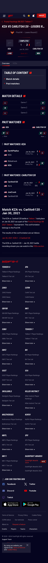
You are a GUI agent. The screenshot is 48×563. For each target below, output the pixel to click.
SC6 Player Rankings (32, 375)
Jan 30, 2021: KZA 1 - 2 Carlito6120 (16, 238)
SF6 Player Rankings (32, 272)
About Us (5, 524)
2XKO (4, 288)
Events (4, 529)
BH (26, 350)
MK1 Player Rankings (32, 313)
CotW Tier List (30, 292)
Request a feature (19, 524)
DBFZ (4, 350)
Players (13, 529)
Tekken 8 (6, 267)
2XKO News (6, 297)
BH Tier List (29, 359)
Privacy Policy (23, 515)
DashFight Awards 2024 (31, 462)
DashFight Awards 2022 (33, 471)
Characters (33, 529)
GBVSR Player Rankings (10, 313)
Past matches (13, 83)
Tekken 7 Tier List (31, 339)
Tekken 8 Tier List (8, 276)
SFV (26, 435)
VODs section (38, 246)
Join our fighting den (15, 479)
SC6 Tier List (29, 380)
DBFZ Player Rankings (10, 355)
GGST (4, 370)
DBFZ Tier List (7, 359)
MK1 (27, 308)
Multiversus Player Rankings (12, 419)
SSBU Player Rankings (10, 334)
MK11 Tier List (7, 465)
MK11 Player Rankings (10, 461)
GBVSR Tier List (7, 318)
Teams (22, 529)
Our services (19, 520)
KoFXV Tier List (30, 424)
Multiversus (7, 414)
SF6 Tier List (29, 276)
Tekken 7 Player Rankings (34, 334)
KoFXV (28, 414)
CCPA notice (6, 520)
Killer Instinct (32, 391)
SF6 (26, 267)
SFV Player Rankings (32, 440)
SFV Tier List (29, 445)
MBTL (4, 435)
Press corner (32, 520)
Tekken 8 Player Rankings (11, 272)
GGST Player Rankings (10, 375)
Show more (6, 281)
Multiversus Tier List (9, 424)
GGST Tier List (7, 380)
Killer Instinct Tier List (32, 403)
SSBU (4, 329)
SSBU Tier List (7, 339)
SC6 (26, 370)
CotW (27, 288)
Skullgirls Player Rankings (11, 396)
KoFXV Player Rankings (33, 419)
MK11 (4, 456)
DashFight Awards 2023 (33, 467)
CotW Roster (29, 297)
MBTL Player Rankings (10, 440)
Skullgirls (7, 391)
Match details (12, 79)
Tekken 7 (32, 219)
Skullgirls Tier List (8, 401)
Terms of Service (8, 515)
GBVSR (5, 308)
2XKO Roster (6, 292)
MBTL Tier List (7, 445)
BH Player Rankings (32, 355)
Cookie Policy (36, 515)
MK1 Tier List (29, 318)
